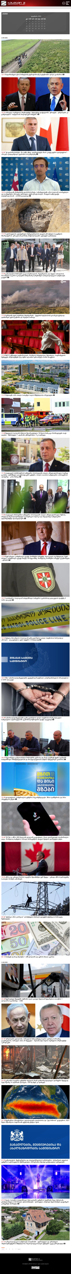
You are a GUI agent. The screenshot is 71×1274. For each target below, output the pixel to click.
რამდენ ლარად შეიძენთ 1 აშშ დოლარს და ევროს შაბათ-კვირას (29, 957)
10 (32, 23)
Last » (19, 1249)
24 (32, 28)
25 (35, 28)
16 (29, 26)
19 (39, 26)
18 (35, 26)
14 (44, 23)
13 (42, 23)
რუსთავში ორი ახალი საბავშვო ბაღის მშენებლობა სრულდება (29, 395)
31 (32, 31)
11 (35, 23)
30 (29, 31)
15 (26, 26)
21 (44, 26)
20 (42, 26)
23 (29, 28)
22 (26, 28)
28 (44, 28)
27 (42, 28)
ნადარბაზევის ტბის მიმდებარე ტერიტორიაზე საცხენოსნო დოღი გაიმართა (34, 74)
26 (39, 28)
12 (39, 23)
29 (26, 31)
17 (32, 26)
